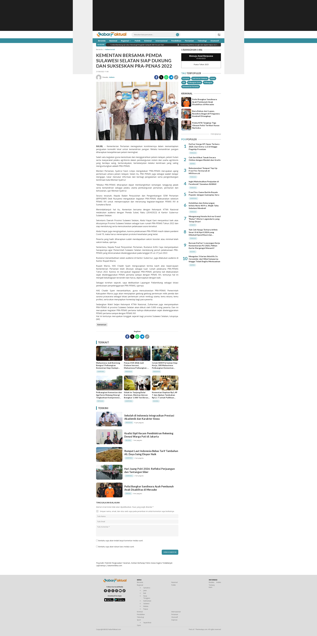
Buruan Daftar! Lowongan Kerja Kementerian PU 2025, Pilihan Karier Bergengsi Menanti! (204, 245)
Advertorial (110, 49)
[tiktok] (124, 590)
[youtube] (120, 590)
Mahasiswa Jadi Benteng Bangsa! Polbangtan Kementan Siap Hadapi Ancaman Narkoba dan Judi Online (108, 368)
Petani (213, 78)
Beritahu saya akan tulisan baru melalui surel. (116, 546)
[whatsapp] (112, 590)
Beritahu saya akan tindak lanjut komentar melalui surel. (120, 540)
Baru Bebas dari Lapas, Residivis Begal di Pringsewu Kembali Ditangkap (206, 113)
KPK (184, 82)
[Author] (98, 77)
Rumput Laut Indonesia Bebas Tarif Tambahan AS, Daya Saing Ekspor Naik (151, 452)
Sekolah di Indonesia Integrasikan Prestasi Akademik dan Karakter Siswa (149, 417)
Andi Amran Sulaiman (199, 78)
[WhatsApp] (166, 77)
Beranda (99, 49)
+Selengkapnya (215, 134)
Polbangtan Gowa (194, 82)
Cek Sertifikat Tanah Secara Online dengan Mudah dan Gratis (205, 158)
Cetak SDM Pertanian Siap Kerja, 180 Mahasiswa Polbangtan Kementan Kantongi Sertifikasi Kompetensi (165, 368)
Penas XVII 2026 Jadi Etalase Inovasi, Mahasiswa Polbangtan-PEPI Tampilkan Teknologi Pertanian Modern (136, 368)
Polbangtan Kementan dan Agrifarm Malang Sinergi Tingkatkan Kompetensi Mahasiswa (109, 396)
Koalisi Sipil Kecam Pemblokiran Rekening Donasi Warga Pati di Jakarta (148, 435)
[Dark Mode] (219, 34)
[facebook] (105, 590)
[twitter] (109, 590)
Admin (112, 77)
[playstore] (119, 601)
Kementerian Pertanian (191, 86)
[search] (177, 34)
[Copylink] (176, 77)
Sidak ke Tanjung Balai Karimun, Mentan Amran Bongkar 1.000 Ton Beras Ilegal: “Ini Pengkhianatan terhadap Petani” (136, 397)
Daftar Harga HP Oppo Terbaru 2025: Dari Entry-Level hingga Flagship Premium (204, 146)
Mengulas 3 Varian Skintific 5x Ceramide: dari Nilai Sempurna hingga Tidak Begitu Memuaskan (204, 259)
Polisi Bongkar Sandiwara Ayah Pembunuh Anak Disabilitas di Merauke (149, 488)
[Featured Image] (137, 139)
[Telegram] (171, 77)
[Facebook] (156, 77)
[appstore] (109, 601)
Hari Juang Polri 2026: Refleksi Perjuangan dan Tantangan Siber (149, 470)
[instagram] (116, 590)
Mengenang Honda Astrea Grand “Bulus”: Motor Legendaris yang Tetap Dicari (205, 219)
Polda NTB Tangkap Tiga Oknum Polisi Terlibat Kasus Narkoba (206, 125)
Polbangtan (208, 82)
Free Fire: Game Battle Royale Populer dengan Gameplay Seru (204, 193)
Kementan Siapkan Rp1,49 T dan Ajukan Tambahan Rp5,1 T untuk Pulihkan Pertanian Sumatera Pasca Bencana (165, 397)
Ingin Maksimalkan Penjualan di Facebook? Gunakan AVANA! (204, 182)
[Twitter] (161, 77)
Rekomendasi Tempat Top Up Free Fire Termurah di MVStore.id (203, 170)
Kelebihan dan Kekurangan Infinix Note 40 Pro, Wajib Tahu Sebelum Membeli (204, 205)
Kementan (101, 324)
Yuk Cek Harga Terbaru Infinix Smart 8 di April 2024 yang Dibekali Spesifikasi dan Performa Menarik (203, 233)
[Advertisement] (158, 17)
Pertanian (186, 78)
